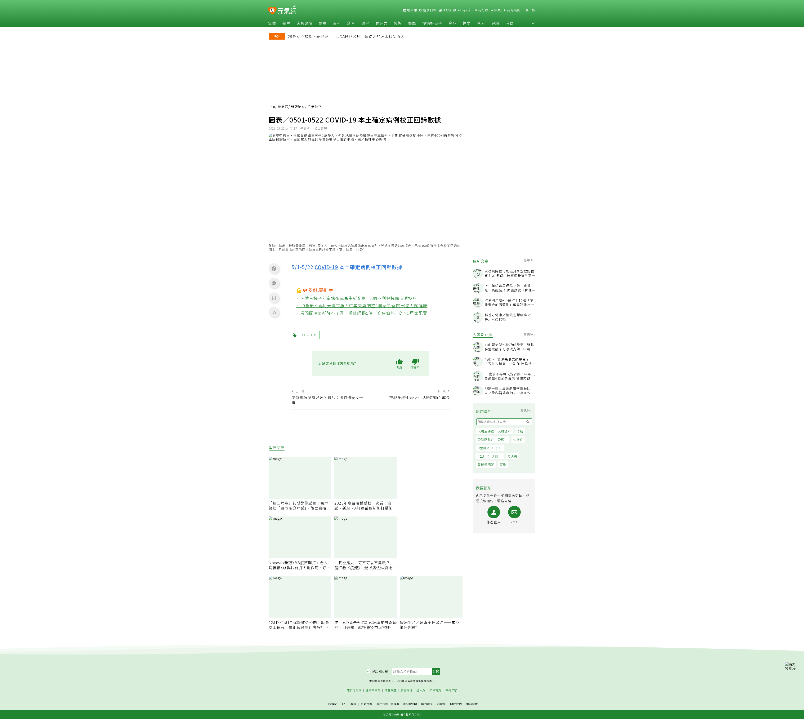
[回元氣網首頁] (287, 10)
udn (272, 106)
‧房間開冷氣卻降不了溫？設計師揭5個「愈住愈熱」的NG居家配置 (362, 313)
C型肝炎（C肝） (490, 456)
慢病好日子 (432, 23)
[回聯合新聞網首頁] (272, 11)
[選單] (533, 10)
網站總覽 (472, 704)
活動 (509, 23)
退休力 (382, 23)
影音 (351, 23)
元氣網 (283, 106)
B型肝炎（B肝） (490, 448)
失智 (398, 23)
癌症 (452, 23)
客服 (353, 704)
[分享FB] (274, 268)
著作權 (395, 704)
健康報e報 (380, 671)
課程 (365, 23)
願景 (497, 10)
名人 (481, 23)
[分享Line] (274, 283)
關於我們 (456, 704)
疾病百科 (406, 690)
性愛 (467, 23)
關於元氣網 (354, 690)
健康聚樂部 (373, 690)
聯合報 (411, 10)
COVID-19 (326, 267)
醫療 (323, 23)
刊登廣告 (332, 704)
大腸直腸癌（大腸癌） (494, 431)
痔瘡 (520, 431)
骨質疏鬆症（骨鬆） (493, 439)
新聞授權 (366, 704)
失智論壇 (304, 23)
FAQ (345, 704)
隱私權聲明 (409, 704)
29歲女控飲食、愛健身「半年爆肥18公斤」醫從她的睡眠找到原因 (346, 36)
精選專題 (390, 690)
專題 (495, 23)
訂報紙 (441, 704)
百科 (337, 23)
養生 (286, 23)
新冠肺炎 (298, 106)
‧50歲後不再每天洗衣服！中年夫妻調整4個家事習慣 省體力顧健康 (362, 305)
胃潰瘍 (512, 456)
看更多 (529, 260)
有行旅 (482, 10)
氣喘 (503, 464)
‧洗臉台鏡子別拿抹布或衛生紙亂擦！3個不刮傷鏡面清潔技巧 (356, 298)
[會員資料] (527, 10)
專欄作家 (451, 690)
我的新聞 (513, 10)
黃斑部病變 (486, 464)
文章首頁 (435, 690)
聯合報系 (427, 704)
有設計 (466, 10)
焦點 (272, 23)
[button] (533, 23)
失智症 (518, 439)
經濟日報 (429, 10)
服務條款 (382, 704)
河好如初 (449, 10)
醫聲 (412, 23)
